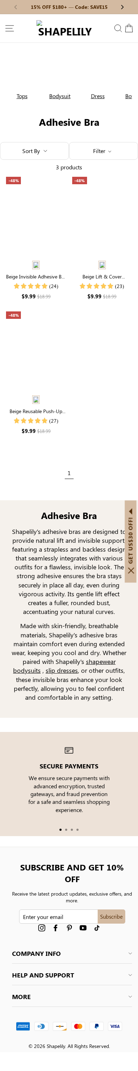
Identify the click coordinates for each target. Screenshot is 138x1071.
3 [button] (72, 830)
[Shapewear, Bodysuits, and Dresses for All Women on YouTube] (83, 927)
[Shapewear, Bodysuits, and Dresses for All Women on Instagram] (41, 927)
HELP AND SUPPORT (43, 975)
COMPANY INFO (36, 953)
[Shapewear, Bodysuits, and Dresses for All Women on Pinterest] (69, 927)
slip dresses (62, 670)
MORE (21, 996)
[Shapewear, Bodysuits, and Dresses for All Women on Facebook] (55, 927)
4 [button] (77, 830)
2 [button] (66, 830)
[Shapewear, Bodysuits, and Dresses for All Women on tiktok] (96, 927)
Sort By (31, 150)
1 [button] (60, 830)
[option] (19, 78)
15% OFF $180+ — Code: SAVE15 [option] (69, 7)
